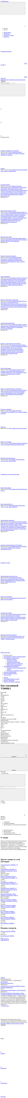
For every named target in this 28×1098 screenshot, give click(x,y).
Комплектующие (5, 196)
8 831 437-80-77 (5, 938)
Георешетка (10, 258)
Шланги (20, 285)
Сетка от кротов (20, 261)
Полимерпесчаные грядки (10, 391)
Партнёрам (7, 34)
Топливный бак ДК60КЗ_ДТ (8, 882)
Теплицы (24, 428)
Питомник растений (6, 990)
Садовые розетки (5, 352)
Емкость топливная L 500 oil (8, 876)
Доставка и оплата (5, 986)
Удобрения (3, 412)
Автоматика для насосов (12, 191)
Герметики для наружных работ (9, 306)
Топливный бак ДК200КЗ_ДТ (9, 869)
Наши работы (7, 32)
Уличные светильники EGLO (10, 548)
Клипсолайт (9, 528)
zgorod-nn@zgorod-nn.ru (7, 983)
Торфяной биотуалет (10, 581)
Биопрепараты (4, 353)
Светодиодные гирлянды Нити (13, 524)
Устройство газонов (12, 660)
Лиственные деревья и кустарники (10, 153)
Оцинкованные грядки (11, 393)
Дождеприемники (14, 241)
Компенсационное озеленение (15, 663)
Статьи (18, 990)
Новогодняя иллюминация (14, 665)
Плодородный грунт (12, 412)
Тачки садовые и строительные (9, 620)
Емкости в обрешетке (18, 216)
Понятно (3, 1025)
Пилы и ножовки (5, 618)
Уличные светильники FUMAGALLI (14, 547)
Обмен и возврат (20, 986)
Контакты (6, 36)
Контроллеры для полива (7, 190)
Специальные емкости (7, 216)
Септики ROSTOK (11, 327)
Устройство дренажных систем (15, 670)
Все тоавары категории (15, 152)
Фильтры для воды (14, 193)
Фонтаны (18, 346)
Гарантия (13, 986)
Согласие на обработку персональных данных (13, 994)
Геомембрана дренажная (7, 260)
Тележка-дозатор (10, 639)
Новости (14, 990)
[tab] (14, 818)
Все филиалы (4, 982)
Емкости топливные (20, 215)
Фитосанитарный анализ (10, 673)
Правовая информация (7, 987)
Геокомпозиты (17, 258)
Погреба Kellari (9, 599)
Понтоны (17, 220)
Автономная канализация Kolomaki (12, 328)
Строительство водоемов (13, 662)
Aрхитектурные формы (10, 672)
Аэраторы (19, 347)
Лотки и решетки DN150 (16, 239)
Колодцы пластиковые (17, 304)
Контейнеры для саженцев (13, 615)
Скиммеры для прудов (7, 349)
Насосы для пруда (11, 346)
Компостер (3, 579)
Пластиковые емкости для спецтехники (11, 217)
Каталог (3, 81)
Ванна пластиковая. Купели (15, 219)
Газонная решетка (11, 261)
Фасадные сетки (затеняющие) (15, 372)
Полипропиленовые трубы (13, 282)
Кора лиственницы (11, 461)
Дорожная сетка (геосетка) (13, 374)
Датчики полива (18, 190)
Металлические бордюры (16, 394)
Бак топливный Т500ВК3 (7, 911)
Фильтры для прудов (10, 347)
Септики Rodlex (18, 326)
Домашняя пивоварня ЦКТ (8, 220)
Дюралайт (15, 528)
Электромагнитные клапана (14, 189)
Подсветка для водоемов (16, 350)
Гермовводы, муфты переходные (9, 285)
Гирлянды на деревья (14, 527)
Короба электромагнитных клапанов (13, 194)
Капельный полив (5, 187)
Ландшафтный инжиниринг (11, 666)
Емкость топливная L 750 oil (8, 894)
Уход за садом (7, 675)
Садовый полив (15, 187)
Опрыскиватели (5, 617)
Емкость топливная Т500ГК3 (8, 905)
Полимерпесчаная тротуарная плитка (14, 444)
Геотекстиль (4, 258)
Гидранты (6, 193)
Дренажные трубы (13, 280)
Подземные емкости (9, 215)
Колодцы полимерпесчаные (9, 303)
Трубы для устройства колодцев (13, 304)
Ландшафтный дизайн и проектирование (15, 656)
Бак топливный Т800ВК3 (7, 923)
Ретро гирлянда (10, 523)
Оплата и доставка (9, 35)
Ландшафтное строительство (11, 658)
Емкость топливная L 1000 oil (8, 899)
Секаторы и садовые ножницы (17, 617)
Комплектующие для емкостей (9, 222)
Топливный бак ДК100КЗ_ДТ (9, 888)
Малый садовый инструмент (17, 618)
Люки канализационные (20, 305)
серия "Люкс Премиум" (11, 507)
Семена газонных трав (10, 171)
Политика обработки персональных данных (12, 993)
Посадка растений (11, 659)
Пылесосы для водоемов (16, 352)
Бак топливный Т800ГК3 (7, 917)
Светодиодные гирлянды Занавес (9, 526)
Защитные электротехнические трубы (16, 283)
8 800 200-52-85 (5, 940)
